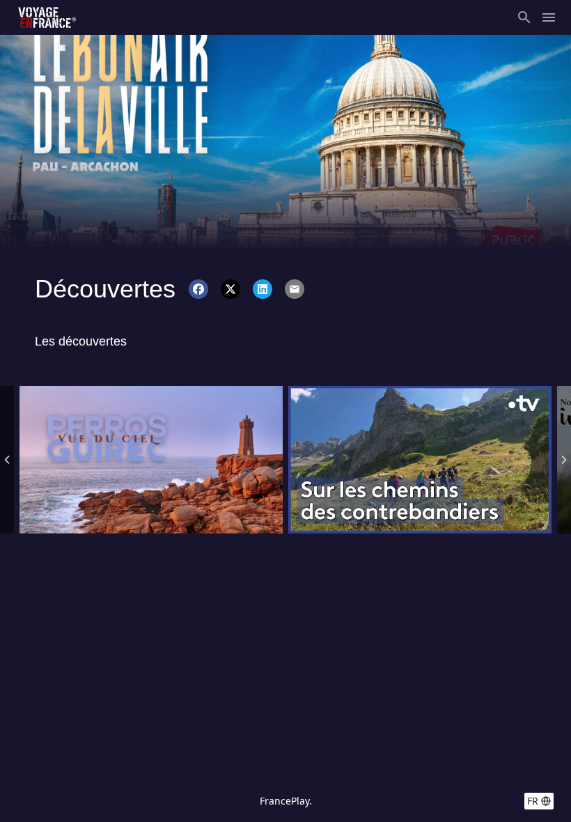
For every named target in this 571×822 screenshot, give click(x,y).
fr (532, 800)
